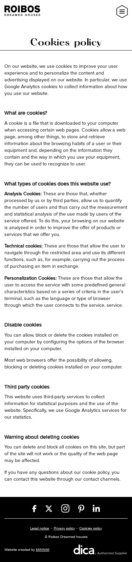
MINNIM (42, 549)
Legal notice (39, 528)
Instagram (65, 508)
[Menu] (122, 11)
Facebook (34, 508)
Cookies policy (90, 528)
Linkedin (96, 509)
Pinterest (81, 509)
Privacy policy (64, 528)
